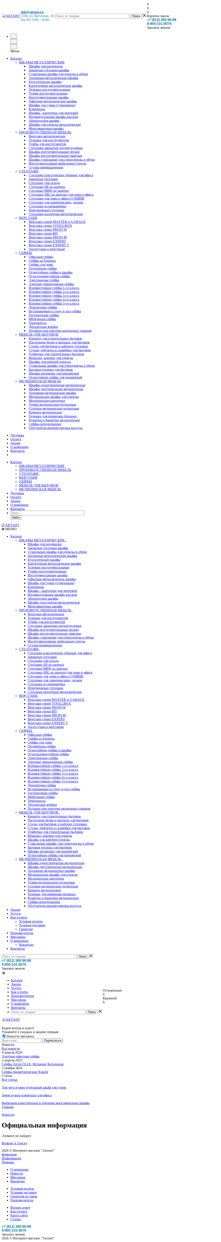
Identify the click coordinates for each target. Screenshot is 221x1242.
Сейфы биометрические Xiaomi (25, 1072)
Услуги (15, 913)
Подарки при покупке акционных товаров (59, 808)
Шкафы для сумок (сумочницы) (51, 583)
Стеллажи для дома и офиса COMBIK (56, 676)
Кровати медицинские (44, 890)
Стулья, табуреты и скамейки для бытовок (59, 828)
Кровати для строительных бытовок (54, 816)
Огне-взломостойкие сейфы (48, 754)
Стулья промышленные (45, 645)
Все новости (11, 1048)
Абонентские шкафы (43, 598)
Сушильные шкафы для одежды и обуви (57, 552)
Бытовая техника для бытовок (50, 847)
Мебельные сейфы (41, 797)
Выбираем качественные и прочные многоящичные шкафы (46, 1103)
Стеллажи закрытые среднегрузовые (55, 626)
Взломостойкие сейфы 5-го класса (53, 781)
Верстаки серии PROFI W (47, 707)
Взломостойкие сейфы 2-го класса (53, 769)
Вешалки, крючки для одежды (50, 836)
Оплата (15, 497)
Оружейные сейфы (42, 746)
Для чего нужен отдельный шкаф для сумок (34, 1087)
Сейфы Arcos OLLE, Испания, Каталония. (33, 1064)
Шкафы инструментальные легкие (53, 629)
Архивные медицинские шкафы (51, 871)
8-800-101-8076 (159, 23)
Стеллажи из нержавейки (46, 684)
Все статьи (9, 1079)
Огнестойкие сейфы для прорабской (54, 855)
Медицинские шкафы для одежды (53, 874)
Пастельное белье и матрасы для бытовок (58, 820)
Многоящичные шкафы (45, 606)
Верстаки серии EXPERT (46, 719)
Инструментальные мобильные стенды (56, 641)
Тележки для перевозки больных (52, 894)
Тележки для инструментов (48, 618)
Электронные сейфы (43, 758)
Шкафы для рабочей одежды (49, 839)
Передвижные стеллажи (45, 688)
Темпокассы (37, 801)
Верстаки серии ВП (42, 711)
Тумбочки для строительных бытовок (55, 832)
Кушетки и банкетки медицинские (53, 898)
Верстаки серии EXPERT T (48, 723)
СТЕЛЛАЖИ (29, 473)
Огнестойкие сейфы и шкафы (49, 750)
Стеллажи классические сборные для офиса (60, 653)
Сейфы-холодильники (44, 902)
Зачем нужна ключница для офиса (27, 1095)
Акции (15, 501)
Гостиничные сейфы (43, 793)
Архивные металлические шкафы (52, 556)
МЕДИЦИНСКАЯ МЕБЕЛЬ (40, 489)
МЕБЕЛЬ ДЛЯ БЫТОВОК (38, 485)
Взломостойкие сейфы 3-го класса (53, 773)
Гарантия (26, 929)
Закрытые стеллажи (42, 657)
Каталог (16, 58)
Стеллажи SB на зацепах (46, 664)
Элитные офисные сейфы (20, 1056)
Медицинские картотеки (46, 878)
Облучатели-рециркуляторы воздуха (54, 906)
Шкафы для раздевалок (45, 544)
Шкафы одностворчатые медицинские (56, 863)
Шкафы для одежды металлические (54, 602)
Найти (16, 517)
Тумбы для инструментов (46, 622)
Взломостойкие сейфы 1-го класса (53, 766)
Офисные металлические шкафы (52, 579)
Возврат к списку (14, 1143)
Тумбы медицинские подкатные (51, 882)
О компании (19, 505)
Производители (21, 933)
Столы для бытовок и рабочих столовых (57, 824)
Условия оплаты (31, 921)
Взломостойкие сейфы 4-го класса (53, 777)
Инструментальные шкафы (48, 575)
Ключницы (36, 587)
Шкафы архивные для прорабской (53, 851)
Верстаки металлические (46, 614)
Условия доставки (32, 925)
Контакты (17, 508)
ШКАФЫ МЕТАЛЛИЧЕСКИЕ (42, 466)
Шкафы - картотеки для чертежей (52, 591)
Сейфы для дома (40, 742)
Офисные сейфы (40, 734)
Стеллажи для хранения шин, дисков (55, 680)
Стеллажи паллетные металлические (55, 692)
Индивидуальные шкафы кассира (52, 594)
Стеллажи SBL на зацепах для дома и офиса (60, 672)
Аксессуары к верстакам (46, 727)
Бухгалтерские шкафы (44, 559)
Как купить (18, 917)
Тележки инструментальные (48, 567)
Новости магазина (20, 1036)
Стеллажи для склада (43, 661)
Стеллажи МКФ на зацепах (48, 668)
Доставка (17, 493)
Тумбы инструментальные (47, 571)
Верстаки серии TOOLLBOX (49, 703)
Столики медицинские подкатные (53, 886)
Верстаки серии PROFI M (47, 715)
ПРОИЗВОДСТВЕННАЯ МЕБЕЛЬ (45, 470)
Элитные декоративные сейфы (50, 762)
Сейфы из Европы (41, 738)
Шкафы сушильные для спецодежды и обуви (61, 637)
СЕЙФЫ (25, 481)
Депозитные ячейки (42, 804)
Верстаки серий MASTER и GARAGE (56, 699)
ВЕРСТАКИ (28, 477)
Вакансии (26, 944)
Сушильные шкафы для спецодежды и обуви (61, 843)
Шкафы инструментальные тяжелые (54, 633)
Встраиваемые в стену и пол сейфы (54, 789)
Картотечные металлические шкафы (54, 563)
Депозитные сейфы (42, 785)
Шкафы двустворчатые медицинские (55, 867)
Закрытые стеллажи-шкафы (48, 548)
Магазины (17, 937)
